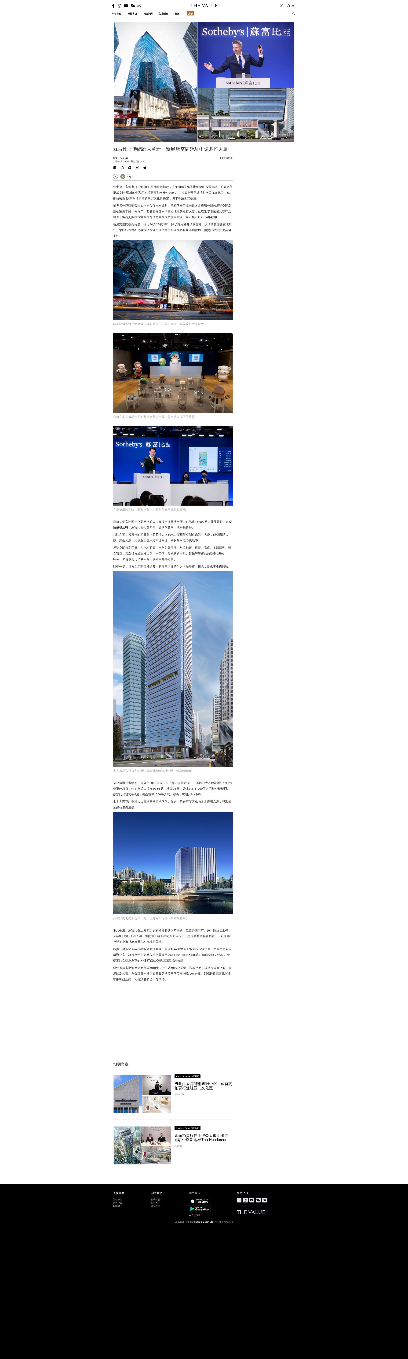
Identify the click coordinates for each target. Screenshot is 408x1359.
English (116, 1205)
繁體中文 (117, 1199)
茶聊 (190, 13)
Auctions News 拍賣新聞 (187, 1076)
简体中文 (117, 1202)
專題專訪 (132, 13)
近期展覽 (163, 13)
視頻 (177, 13)
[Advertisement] (173, 1017)
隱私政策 (155, 1205)
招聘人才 (155, 1202)
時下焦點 (116, 13)
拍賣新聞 (148, 13)
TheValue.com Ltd (203, 1221)
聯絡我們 (155, 1199)
